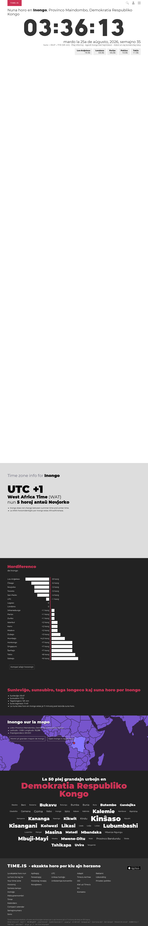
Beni (23, 805)
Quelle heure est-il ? (56, 922)
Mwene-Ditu (73, 838)
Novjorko (11, 587)
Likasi (68, 826)
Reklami (99, 873)
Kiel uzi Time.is (84, 884)
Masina (53, 832)
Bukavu (48, 804)
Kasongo (56, 819)
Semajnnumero (14, 910)
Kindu (83, 818)
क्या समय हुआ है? (31, 922)
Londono (99, 51)
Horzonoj (11, 884)
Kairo (9, 626)
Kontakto (81, 892)
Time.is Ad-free (84, 877)
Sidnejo (10, 658)
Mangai (39, 832)
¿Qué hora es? (43, 922)
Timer (10, 899)
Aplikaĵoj (35, 873)
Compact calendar (15, 907)
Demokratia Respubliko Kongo (74, 790)
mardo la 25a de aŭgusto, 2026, (102, 42)
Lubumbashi (120, 826)
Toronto (10, 591)
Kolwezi (49, 825)
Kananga (39, 818)
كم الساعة (67, 922)
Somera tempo (14, 888)
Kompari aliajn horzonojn (22, 667)
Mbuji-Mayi (33, 839)
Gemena (26, 811)
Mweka (55, 839)
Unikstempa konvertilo (61, 881)
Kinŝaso (106, 818)
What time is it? (13, 922)
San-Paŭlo (12, 595)
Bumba (75, 805)
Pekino (124, 51)
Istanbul (11, 622)
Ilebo (49, 811)
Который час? (86, 922)
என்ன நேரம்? (19, 924)
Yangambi (91, 845)
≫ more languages (42, 924)
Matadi (72, 832)
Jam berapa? (108, 922)
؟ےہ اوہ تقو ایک (29, 924)
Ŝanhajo (11, 650)
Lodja (89, 826)
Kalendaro (12, 903)
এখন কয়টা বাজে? (76, 922)
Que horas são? (97, 922)
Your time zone (14, 881)
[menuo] (139, 3)
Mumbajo (11, 638)
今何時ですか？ (134, 922)
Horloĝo (11, 892)
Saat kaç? (10, 924)
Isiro (67, 811)
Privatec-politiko (103, 881)
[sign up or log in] (133, 4)
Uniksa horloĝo (58, 877)
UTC (9, 599)
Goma (38, 811)
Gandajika (127, 805)
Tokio (136, 51)
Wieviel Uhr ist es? (121, 922)
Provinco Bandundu (108, 838)
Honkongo (12, 642)
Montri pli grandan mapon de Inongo (27, 739)
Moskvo (10, 630)
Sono (9, 914)
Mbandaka (91, 832)
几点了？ (23, 922)
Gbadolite (14, 811)
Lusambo (28, 832)
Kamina (133, 811)
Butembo (108, 805)
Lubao (97, 826)
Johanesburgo (13, 610)
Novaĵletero (36, 884)
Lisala (81, 826)
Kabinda (85, 811)
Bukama (32, 805)
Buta (95, 805)
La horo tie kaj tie (15, 877)
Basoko (15, 805)
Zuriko (10, 618)
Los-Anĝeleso (83, 51)
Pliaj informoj (77, 45)
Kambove (122, 811)
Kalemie (104, 811)
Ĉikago (10, 583)
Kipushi (127, 819)
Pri (78, 888)
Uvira (79, 845)
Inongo (58, 811)
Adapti (80, 873)
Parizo (112, 51)
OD (78, 881)
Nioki (91, 839)
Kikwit (70, 818)
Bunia (86, 805)
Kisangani (23, 826)
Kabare (76, 811)
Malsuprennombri (15, 896)
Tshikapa (61, 845)
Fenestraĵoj (36, 877)
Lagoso (10, 603)
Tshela (126, 839)
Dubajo (10, 634)
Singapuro (12, 646)
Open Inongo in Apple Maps (61, 739)
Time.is (14, 3)
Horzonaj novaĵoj (38, 881)
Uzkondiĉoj (101, 877)
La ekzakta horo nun (16, 873)
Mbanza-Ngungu (113, 832)
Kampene (21, 819)
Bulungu (63, 805)
